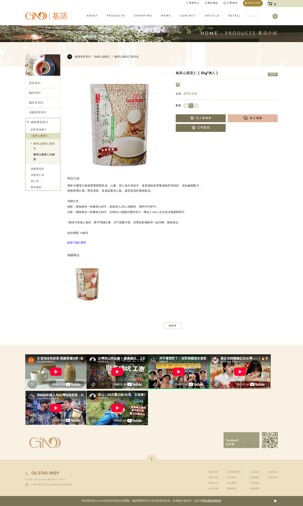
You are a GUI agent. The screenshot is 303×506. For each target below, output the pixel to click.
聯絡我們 (213, 483)
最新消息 (213, 478)
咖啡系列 (34, 93)
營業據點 (254, 478)
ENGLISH (254, 3)
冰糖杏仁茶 (37, 175)
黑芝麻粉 (36, 187)
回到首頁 (273, 472)
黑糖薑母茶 (37, 169)
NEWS (166, 16)
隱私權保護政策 (211, 501)
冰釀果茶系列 (37, 112)
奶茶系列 (34, 83)
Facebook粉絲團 (241, 440)
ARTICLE (212, 16)
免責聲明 (254, 489)
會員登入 (194, 3)
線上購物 (213, 489)
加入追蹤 (256, 118)
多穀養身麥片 (39, 130)
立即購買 (203, 127)
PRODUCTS (116, 16)
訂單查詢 (232, 3)
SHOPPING (143, 16)
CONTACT (188, 16)
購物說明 (231, 489)
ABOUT (92, 16)
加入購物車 (204, 118)
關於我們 (213, 472)
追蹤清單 (273, 478)
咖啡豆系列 (36, 103)
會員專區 (231, 483)
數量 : (180, 105)
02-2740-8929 (45, 473)
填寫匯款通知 (234, 472)
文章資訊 (254, 472)
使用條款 (254, 483)
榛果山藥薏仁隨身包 (44, 146)
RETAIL (234, 16)
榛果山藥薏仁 (40, 136)
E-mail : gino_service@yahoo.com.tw (45, 479)
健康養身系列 (39, 122)
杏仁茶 (35, 181)
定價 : (180, 94)
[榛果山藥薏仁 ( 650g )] (87, 284)
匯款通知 (212, 3)
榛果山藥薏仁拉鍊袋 (44, 157)
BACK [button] (172, 326)
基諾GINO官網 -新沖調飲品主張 (46, 16)
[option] (87, 284)
